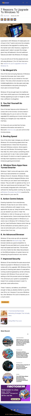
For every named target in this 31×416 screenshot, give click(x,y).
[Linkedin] (11, 410)
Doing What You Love (15, 321)
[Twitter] (14, 410)
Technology (5, 302)
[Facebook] (17, 410)
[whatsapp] (5, 19)
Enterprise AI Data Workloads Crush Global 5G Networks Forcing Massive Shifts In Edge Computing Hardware (22, 354)
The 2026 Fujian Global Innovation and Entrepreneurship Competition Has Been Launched (22, 379)
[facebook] (2, 19)
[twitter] (8, 19)
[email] (15, 19)
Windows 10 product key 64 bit (11, 192)
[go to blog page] (28, 334)
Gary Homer (6, 15)
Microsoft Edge (17, 240)
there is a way (11, 130)
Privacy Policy (17, 414)
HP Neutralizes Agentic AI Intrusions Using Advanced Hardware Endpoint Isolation (23, 366)
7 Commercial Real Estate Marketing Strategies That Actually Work (19, 313)
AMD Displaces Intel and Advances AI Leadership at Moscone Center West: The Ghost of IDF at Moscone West (22, 342)
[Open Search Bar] (23, 3)
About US (23, 414)
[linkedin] (11, 19)
